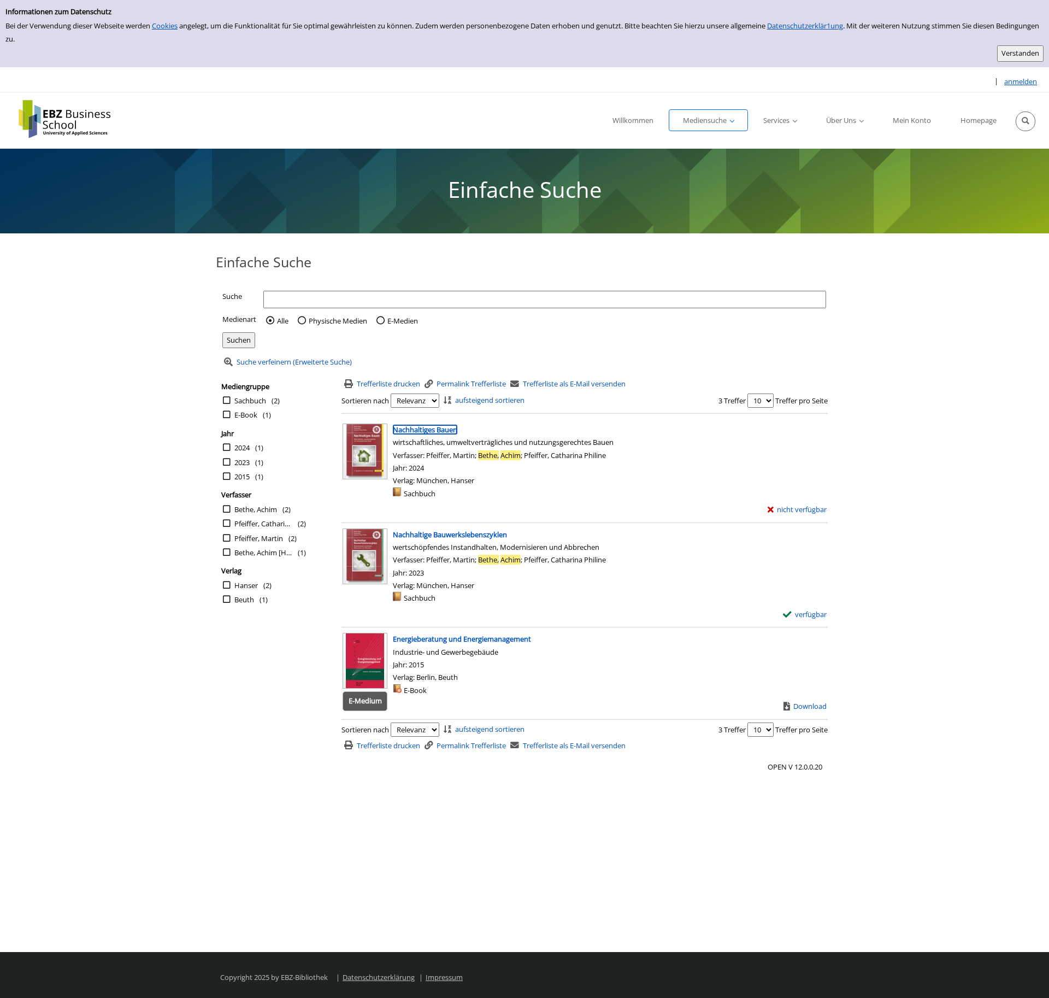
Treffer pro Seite (801, 401)
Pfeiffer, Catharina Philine (263, 524)
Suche (232, 296)
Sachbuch (250, 401)
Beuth (244, 599)
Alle (282, 321)
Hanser (246, 585)
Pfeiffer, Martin (258, 538)
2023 (242, 462)
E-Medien (402, 321)
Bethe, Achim (255, 509)
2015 (242, 477)
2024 (242, 448)
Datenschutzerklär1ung (805, 26)
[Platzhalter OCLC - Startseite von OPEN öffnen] (72, 119)
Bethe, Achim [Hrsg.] (263, 552)
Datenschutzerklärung (379, 977)
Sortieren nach (365, 401)
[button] (1025, 121)
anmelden (1020, 81)
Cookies (165, 26)
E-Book (245, 415)
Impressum (444, 977)
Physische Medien (338, 321)
